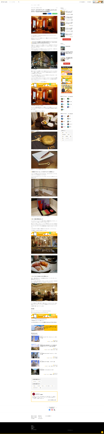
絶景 (70, 136)
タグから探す (32, 418)
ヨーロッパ (35, 381)
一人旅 (51, 341)
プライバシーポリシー (34, 429)
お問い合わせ (32, 427)
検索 (18, 2)
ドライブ (49, 349)
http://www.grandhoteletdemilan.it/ (41, 318)
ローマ (48, 374)
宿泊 (40, 387)
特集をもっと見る (67, 63)
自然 (62, 136)
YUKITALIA (71, 25)
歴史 (62, 138)
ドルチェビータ (55, 340)
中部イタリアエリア (53, 349)
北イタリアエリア (36, 387)
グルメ (66, 132)
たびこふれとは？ (40, 418)
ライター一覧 (40, 417)
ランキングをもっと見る (67, 39)
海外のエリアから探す (34, 417)
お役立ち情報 (63, 134)
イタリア (49, 341)
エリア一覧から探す (70, 96)
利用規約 (32, 428)
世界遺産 (54, 341)
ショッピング (67, 138)
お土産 (68, 134)
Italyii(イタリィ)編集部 (70, 14)
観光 (56, 341)
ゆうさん (72, 36)
